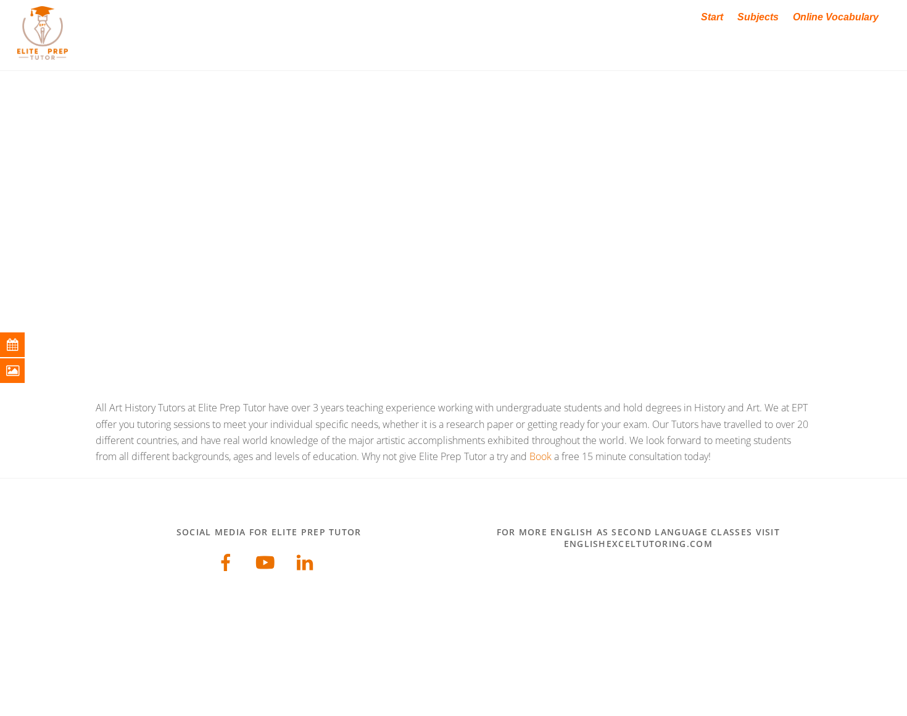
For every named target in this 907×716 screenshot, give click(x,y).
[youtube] (267, 561)
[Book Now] (22, 344)
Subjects (758, 17)
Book (540, 456)
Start (712, 17)
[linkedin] (307, 561)
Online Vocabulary (836, 17)
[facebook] (228, 561)
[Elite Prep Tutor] (42, 53)
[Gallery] (22, 370)
